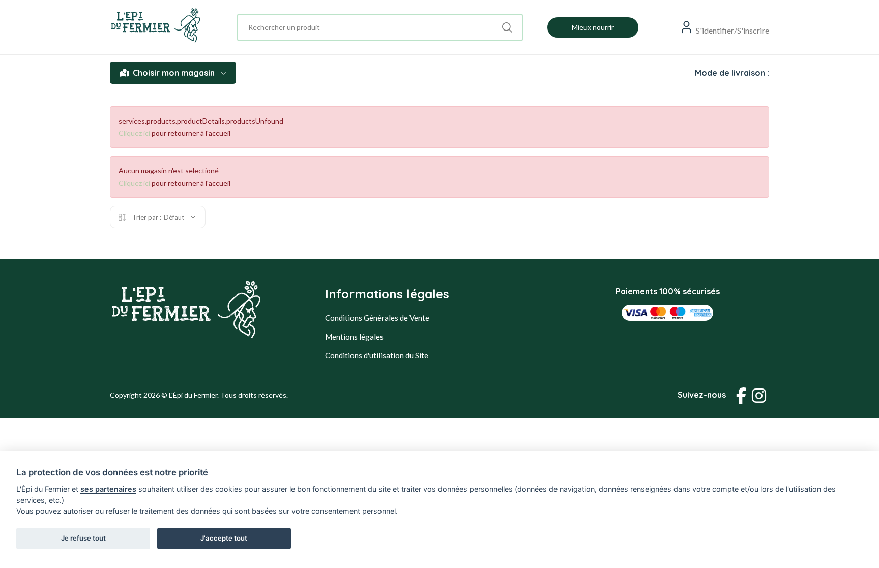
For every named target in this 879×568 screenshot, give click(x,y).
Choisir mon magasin (174, 73)
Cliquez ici (134, 133)
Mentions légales (354, 336)
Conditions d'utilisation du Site (376, 355)
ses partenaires (108, 489)
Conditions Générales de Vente (377, 317)
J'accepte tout (223, 538)
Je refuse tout (83, 538)
